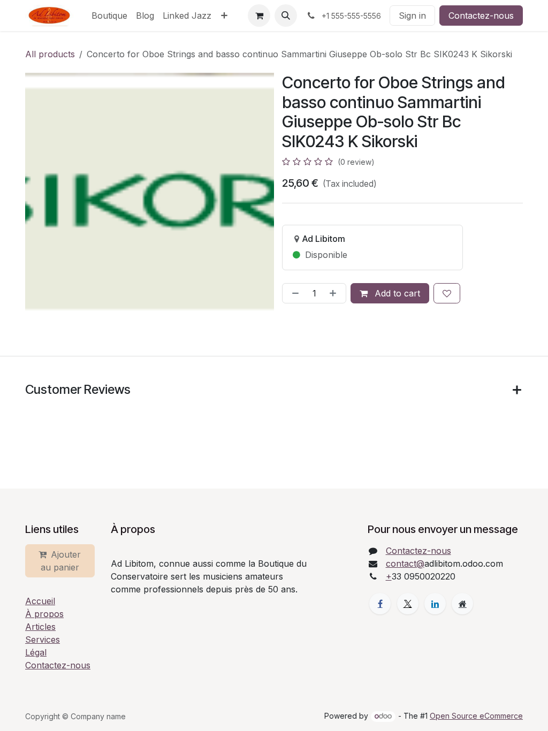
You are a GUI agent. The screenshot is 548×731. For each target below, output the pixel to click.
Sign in (412, 15)
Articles (40, 626)
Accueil (40, 601)
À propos (44, 613)
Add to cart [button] (396, 293)
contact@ (405, 563)
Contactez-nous (481, 15)
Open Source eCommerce (476, 715)
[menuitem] (109, 15)
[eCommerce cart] (259, 15)
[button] (286, 15)
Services (42, 639)
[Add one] (335, 293)
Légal (36, 652)
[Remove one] (293, 293)
